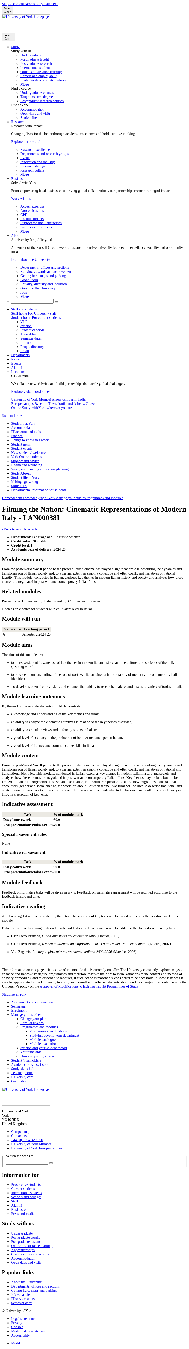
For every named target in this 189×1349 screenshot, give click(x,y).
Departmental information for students (38, 490)
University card (22, 1077)
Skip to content (13, 4)
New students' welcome (28, 453)
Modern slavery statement (29, 1331)
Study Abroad (21, 473)
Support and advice (25, 461)
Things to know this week (30, 440)
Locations (18, 372)
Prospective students (26, 1184)
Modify (16, 1343)
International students (26, 1193)
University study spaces (37, 1056)
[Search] (56, 302)
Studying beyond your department (54, 1035)
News (15, 359)
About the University (26, 1282)
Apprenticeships (23, 1250)
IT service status (23, 1299)
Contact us (19, 1136)
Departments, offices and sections (35, 1286)
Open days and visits (26, 1262)
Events (16, 363)
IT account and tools (26, 432)
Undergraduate (22, 1233)
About (15, 235)
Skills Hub (19, 486)
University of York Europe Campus (36, 1148)
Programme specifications (48, 1031)
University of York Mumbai (31, 1144)
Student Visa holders (26, 1060)
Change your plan (33, 1019)
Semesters (18, 1006)
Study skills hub (22, 1069)
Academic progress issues (29, 1064)
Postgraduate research (27, 1242)
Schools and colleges (26, 1197)
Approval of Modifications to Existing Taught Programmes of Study (89, 986)
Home (6, 498)
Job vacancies (21, 1295)
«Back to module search (19, 529)
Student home (12, 416)
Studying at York (23, 423)
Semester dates (21, 1303)
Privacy (16, 1323)
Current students (23, 1189)
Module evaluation (43, 1044)
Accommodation (23, 428)
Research (17, 122)
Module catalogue (43, 1040)
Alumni (16, 367)
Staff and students (24, 309)
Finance (17, 436)
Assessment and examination (32, 1002)
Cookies (17, 1327)
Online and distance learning (32, 1246)
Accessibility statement (41, 4)
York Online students (26, 457)
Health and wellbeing (26, 465)
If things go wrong (24, 482)
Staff (14, 1201)
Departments (20, 355)
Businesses (19, 1209)
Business (17, 179)
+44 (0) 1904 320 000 (27, 1140)
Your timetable (30, 1052)
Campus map (20, 1132)
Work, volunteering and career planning (40, 469)
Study (15, 47)
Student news (21, 444)
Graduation (19, 1081)
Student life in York (25, 477)
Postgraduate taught (25, 1237)
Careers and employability (30, 1254)
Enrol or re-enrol (32, 1023)
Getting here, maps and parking (34, 1290)
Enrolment (18, 1010)
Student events (21, 448)
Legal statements (23, 1319)
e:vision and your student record (43, 1048)
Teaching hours (22, 1073)
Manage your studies (70, 498)
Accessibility (20, 1335)
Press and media (23, 1214)
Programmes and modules (104, 498)
